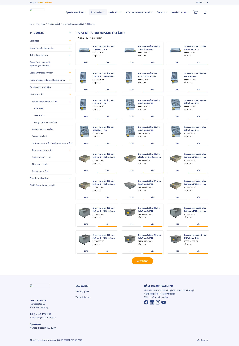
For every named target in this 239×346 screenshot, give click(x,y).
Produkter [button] (97, 12)
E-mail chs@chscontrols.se (43, 317)
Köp (107, 62)
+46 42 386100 (44, 2)
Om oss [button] (161, 12)
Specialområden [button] (75, 12)
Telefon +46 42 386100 (40, 314)
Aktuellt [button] (114, 12)
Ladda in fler (142, 261)
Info (86, 62)
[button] (202, 2)
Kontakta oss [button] (179, 12)
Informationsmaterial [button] (137, 12)
